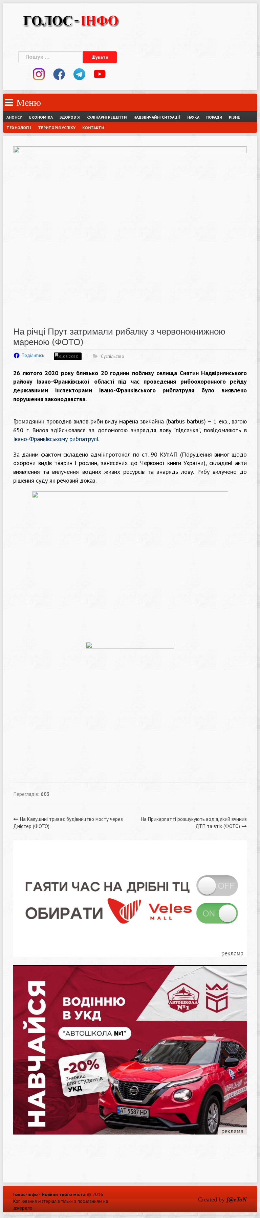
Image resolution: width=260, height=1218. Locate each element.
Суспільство (112, 356)
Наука (193, 117)
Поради (214, 117)
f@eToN (236, 1199)
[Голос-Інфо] (71, 20)
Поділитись (33, 355)
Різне (234, 117)
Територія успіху (56, 127)
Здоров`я (70, 117)
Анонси (14, 117)
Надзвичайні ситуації (156, 117)
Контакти (93, 127)
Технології (18, 127)
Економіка (41, 117)
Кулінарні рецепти (106, 117)
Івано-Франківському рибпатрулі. (56, 439)
